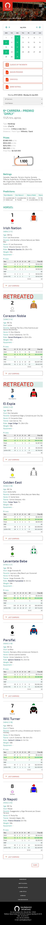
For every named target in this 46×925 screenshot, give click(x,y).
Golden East (12, 482)
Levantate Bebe (15, 561)
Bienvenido (23, 879)
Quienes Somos (23, 887)
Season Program (16, 72)
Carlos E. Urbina (14, 740)
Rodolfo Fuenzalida (15, 581)
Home (10, 18)
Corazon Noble (14, 316)
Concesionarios (23, 899)
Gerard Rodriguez (15, 337)
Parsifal (9, 640)
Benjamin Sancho (15, 249)
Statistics (14, 79)
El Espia (9, 404)
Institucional (23, 883)
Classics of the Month (18, 65)
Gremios (23, 895)
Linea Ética (23, 891)
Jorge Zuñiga (13, 423)
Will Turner (11, 719)
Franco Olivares (14, 821)
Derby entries (15, 87)
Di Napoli (10, 799)
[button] (23, 285)
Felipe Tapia (12, 502)
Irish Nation (12, 228)
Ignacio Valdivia (14, 660)
